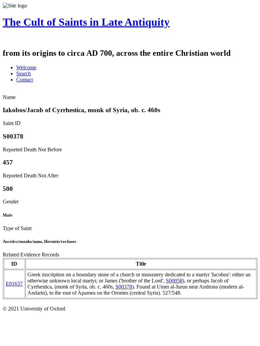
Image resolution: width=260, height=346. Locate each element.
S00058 (174, 280)
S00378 (123, 287)
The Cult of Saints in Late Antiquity (86, 22)
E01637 (14, 284)
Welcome (26, 67)
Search (23, 73)
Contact (24, 79)
